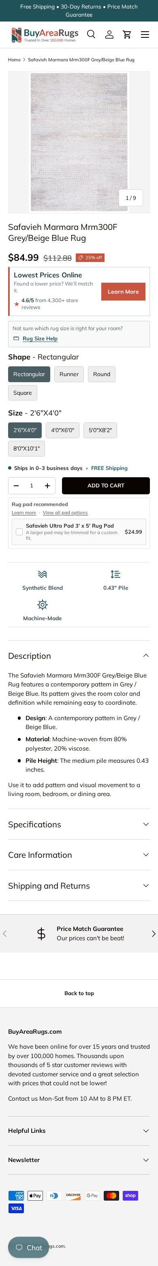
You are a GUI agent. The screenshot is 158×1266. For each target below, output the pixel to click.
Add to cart (106, 485)
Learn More (123, 291)
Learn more (24, 512)
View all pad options (65, 512)
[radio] (29, 374)
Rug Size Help (40, 338)
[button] (127, 34)
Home (14, 60)
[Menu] (145, 34)
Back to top (79, 993)
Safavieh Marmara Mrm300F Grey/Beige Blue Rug (81, 60)
